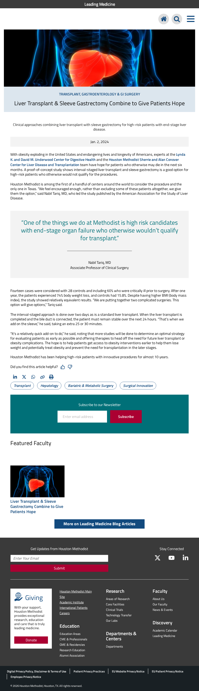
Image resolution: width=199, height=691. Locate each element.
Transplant (22, 385)
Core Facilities (115, 604)
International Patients (74, 607)
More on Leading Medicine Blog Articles (99, 524)
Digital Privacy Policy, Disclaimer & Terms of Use (36, 671)
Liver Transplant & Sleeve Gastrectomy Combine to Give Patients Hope (36, 506)
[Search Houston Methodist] (177, 19)
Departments (114, 646)
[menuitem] (99, 4)
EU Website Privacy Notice (128, 671)
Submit (59, 568)
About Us (159, 598)
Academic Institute (72, 602)
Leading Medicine (99, 4)
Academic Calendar (165, 630)
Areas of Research (118, 598)
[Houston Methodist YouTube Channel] (171, 558)
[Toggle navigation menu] (190, 19)
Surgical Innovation (138, 385)
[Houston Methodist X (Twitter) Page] (157, 558)
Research (115, 591)
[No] (70, 367)
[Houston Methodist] (163, 19)
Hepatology (49, 385)
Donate (31, 640)
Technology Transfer (119, 615)
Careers (65, 613)
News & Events (163, 609)
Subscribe (126, 416)
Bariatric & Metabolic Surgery (90, 385)
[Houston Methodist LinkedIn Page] (185, 558)
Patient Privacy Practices (89, 671)
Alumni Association (72, 655)
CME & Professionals (73, 639)
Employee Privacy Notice (26, 677)
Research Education (72, 650)
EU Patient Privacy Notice (167, 671)
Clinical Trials (114, 609)
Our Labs (112, 620)
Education (70, 625)
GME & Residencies (72, 644)
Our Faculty (160, 604)
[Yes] (62, 367)
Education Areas (70, 633)
